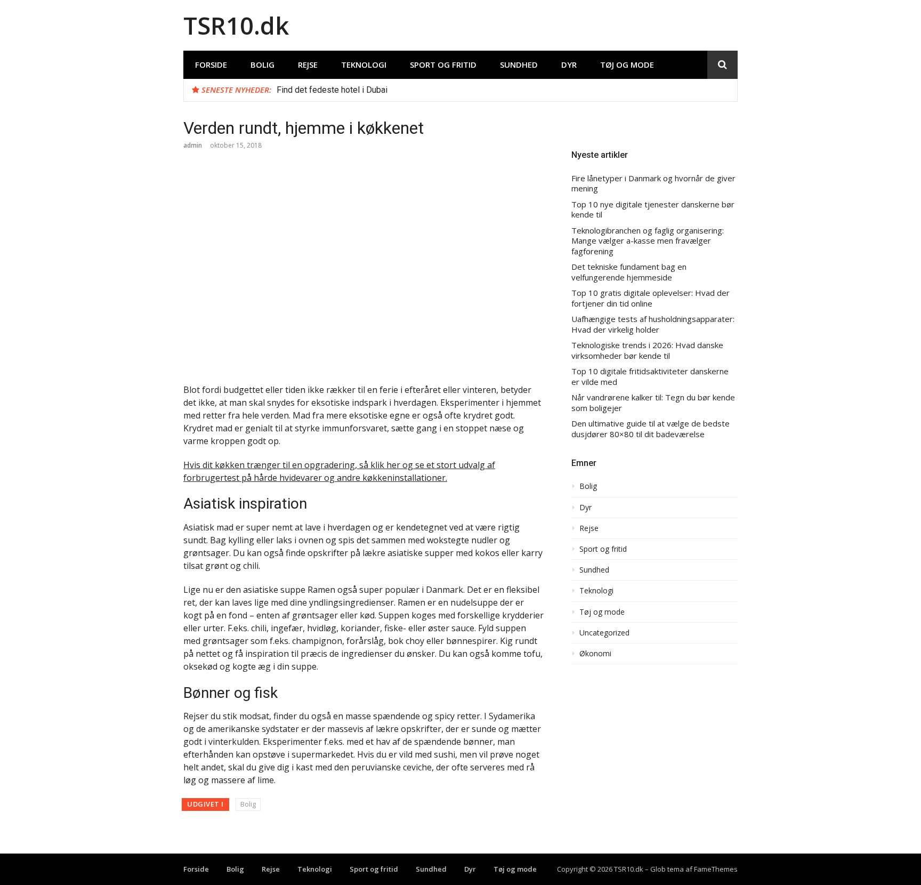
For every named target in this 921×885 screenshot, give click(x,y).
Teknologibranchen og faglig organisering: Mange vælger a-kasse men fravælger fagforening (647, 241)
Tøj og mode (627, 64)
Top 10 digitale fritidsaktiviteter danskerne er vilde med (650, 376)
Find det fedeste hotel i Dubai (332, 90)
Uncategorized (604, 633)
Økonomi (595, 653)
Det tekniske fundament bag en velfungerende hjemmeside (628, 272)
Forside (211, 64)
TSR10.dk (236, 25)
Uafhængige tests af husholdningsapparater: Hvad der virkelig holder (652, 324)
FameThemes (716, 869)
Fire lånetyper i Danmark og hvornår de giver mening (653, 183)
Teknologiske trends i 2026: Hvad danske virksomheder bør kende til (647, 350)
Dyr (569, 64)
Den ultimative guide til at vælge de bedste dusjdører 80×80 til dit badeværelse (650, 429)
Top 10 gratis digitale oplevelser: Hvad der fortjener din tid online (650, 298)
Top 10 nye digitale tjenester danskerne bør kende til (652, 209)
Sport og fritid (443, 64)
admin (192, 145)
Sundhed (519, 64)
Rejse (308, 64)
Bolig (262, 64)
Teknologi (363, 64)
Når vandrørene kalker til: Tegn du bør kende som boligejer (653, 402)
